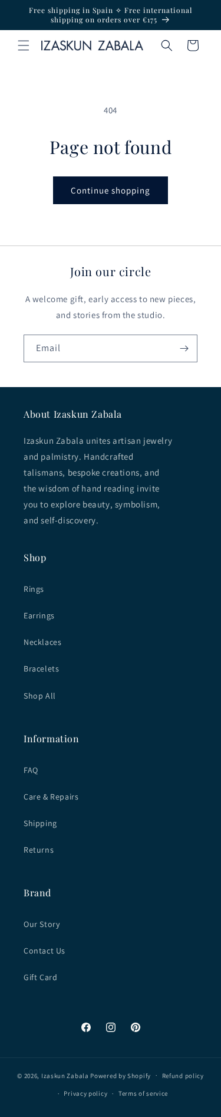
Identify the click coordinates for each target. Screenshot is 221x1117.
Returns (39, 849)
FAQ (31, 770)
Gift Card (40, 977)
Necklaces (42, 642)
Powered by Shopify (120, 1075)
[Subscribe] (184, 348)
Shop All (40, 695)
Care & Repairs (51, 796)
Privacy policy (85, 1093)
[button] (24, 45)
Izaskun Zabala (65, 1075)
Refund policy (183, 1076)
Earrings (39, 615)
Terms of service (143, 1093)
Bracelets (41, 668)
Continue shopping (110, 190)
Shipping (40, 823)
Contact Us (44, 950)
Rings (34, 589)
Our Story (42, 924)
